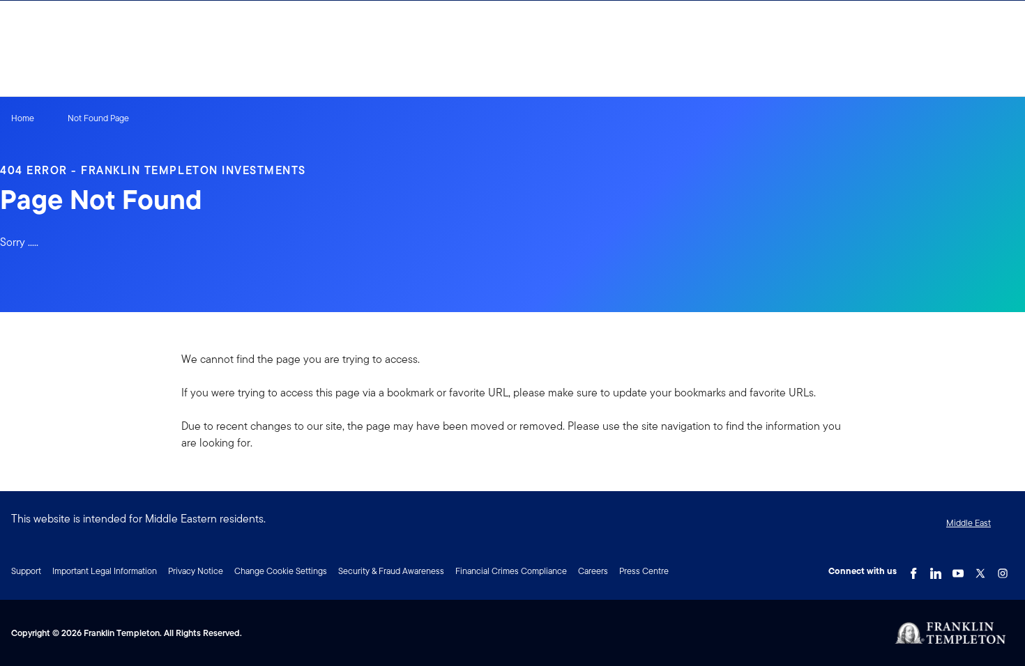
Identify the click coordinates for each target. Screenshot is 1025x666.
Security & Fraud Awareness (391, 571)
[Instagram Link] (1003, 569)
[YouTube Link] (958, 569)
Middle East (968, 522)
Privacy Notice (195, 571)
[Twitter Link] (980, 569)
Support (26, 571)
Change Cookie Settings (280, 571)
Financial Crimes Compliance (511, 571)
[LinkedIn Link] (936, 569)
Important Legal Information (104, 571)
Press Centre (644, 571)
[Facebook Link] (913, 569)
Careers (593, 571)
